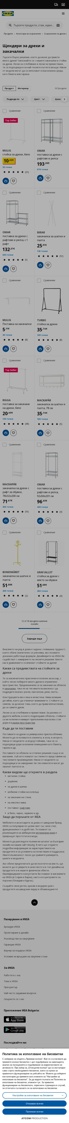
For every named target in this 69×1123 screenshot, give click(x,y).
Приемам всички (34, 1111)
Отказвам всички (34, 1103)
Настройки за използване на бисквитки (33, 1095)
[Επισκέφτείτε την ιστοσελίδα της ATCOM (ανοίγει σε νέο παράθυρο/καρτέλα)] (34, 1118)
